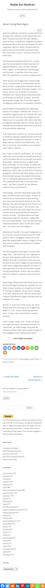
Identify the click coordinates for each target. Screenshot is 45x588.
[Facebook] (5, 348)
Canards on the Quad (10, 454)
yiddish (5, 552)
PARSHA (5, 515)
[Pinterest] (23, 348)
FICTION (6, 479)
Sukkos (5, 546)
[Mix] (28, 348)
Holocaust (6, 484)
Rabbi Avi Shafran (22, 4)
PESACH (5, 526)
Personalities (7, 524)
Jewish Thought (8, 493)
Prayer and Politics (11, 376)
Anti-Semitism (24, 359)
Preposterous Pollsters (10, 448)
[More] (5, 352)
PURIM (5, 535)
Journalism (6, 496)
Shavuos (6, 543)
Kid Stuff (6, 498)
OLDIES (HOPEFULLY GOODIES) (13, 510)
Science (5, 540)
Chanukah (6, 476)
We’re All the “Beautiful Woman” (14, 456)
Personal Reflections (10, 521)
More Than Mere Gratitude (12, 451)
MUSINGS (6, 501)
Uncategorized (8, 549)
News (5, 504)
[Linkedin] (18, 348)
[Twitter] (10, 348)
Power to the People (10, 459)
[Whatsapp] (32, 348)
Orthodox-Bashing (9, 512)
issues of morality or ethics (12, 490)
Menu (22, 15)
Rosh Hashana (8, 538)
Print (39, 30)
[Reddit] (14, 348)
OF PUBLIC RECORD (9, 507)
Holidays (6, 482)
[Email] (36, 348)
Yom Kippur (7, 554)
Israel (32, 359)
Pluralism (6, 529)
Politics (36, 359)
